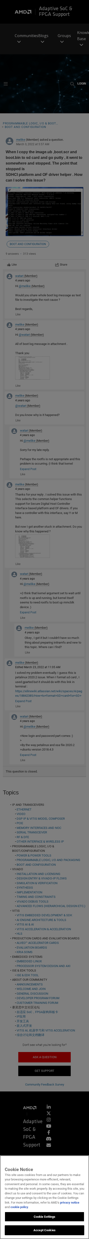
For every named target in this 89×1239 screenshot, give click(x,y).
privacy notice (69, 1202)
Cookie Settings (45, 1216)
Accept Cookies (44, 1230)
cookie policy (19, 1207)
